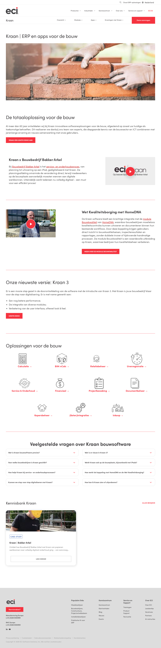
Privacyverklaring (12, 638)
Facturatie (127, 617)
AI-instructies (150, 619)
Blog (100, 612)
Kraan (9, 20)
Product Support (126, 612)
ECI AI (150, 11)
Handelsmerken (80, 638)
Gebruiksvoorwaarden (42, 638)
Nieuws (101, 615)
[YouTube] (10, 629)
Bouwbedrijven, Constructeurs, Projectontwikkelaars (79, 610)
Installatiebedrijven (78, 617)
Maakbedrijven (77, 605)
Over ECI (148, 605)
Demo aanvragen (143, 20)
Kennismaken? (15, 609)
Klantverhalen (104, 608)
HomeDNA (108, 222)
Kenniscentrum (104, 605)
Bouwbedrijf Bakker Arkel (25, 166)
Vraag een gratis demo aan (21, 140)
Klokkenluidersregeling (62, 638)
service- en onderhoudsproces (62, 166)
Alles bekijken (148, 503)
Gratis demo (14, 316)
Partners (148, 615)
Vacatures (149, 612)
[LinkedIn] (7, 629)
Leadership (149, 608)
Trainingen (127, 607)
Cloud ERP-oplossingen (132, 2)
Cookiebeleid (27, 638)
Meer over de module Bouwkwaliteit (100, 251)
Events (101, 619)
